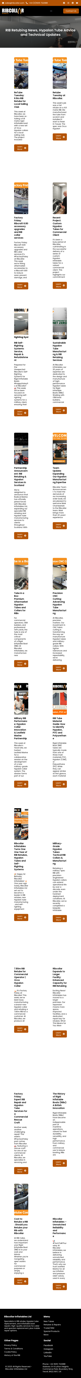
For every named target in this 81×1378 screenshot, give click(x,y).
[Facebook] (64, 3)
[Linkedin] (73, 3)
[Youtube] (77, 3)
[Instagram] (68, 3)
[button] (51, 11)
